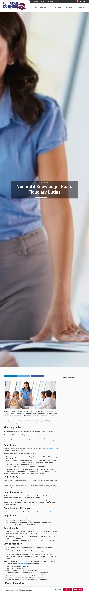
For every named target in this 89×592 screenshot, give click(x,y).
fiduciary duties (22, 563)
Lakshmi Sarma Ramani (41, 197)
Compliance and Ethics (45, 182)
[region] (44, 589)
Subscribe (81, 8)
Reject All (68, 589)
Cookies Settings (57, 589)
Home (36, 8)
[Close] (86, 589)
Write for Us (57, 8)
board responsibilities (47, 448)
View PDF (49, 376)
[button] (10, 376)
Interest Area (44, 8)
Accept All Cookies (78, 589)
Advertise (68, 8)
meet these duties (47, 512)
